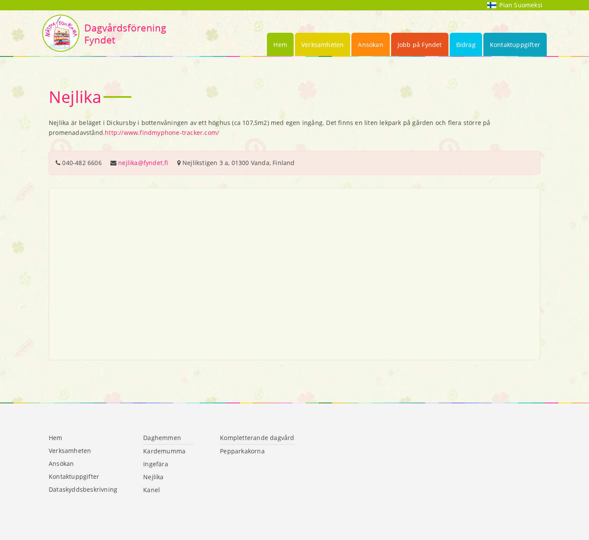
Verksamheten (322, 45)
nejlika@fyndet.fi (143, 163)
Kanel (151, 490)
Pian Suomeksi (520, 5)
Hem (280, 45)
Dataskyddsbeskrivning (83, 489)
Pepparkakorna (242, 451)
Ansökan (370, 45)
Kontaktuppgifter (515, 45)
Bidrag (466, 45)
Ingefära (155, 464)
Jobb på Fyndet (420, 45)
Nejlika (153, 477)
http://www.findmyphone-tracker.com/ (162, 132)
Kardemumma (164, 451)
